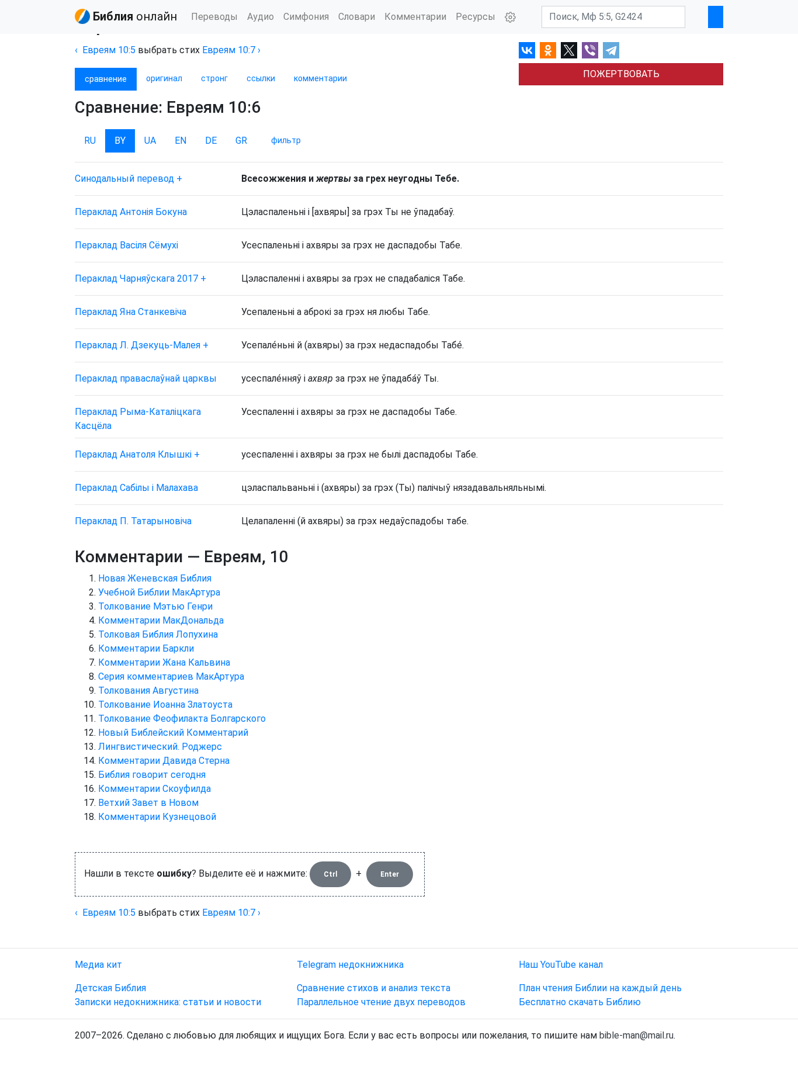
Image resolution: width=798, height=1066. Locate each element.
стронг (214, 78)
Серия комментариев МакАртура (171, 676)
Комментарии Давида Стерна (164, 760)
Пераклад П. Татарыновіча (133, 521)
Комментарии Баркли (146, 648)
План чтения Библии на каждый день (600, 988)
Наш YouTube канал (561, 964)
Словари (356, 16)
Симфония (306, 16)
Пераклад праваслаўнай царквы (146, 378)
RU (90, 140)
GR (241, 140)
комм (320, 78)
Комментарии (415, 16)
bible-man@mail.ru (636, 1035)
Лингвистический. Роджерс (160, 746)
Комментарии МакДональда (161, 620)
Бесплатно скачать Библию (580, 1002)
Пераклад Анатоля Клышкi (133, 454)
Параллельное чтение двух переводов (381, 1002)
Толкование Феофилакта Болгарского (182, 718)
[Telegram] (611, 50)
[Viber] (590, 50)
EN (180, 140)
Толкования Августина (148, 690)
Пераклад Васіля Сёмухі (126, 245)
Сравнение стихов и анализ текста (373, 988)
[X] (569, 50)
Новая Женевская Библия (154, 578)
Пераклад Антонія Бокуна (131, 211)
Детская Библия (110, 988)
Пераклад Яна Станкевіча (130, 311)
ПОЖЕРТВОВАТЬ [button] (621, 73)
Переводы (214, 16)
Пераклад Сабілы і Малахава (136, 487)
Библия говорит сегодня (152, 774)
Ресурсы (475, 16)
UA (150, 140)
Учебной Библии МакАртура (159, 592)
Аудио (260, 16)
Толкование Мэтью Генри (155, 606)
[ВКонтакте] (527, 50)
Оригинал (164, 78)
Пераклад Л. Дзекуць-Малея (137, 345)
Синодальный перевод (124, 178)
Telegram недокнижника (350, 964)
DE (211, 140)
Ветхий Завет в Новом (148, 802)
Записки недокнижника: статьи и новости (168, 1002)
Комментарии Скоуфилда (154, 788)
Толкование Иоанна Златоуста (165, 704)
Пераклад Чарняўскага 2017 (136, 278)
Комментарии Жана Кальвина (164, 662)
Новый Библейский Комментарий (173, 732)
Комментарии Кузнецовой (157, 816)
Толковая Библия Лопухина (158, 634)
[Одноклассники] (548, 50)
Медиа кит (98, 964)
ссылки (261, 78)
